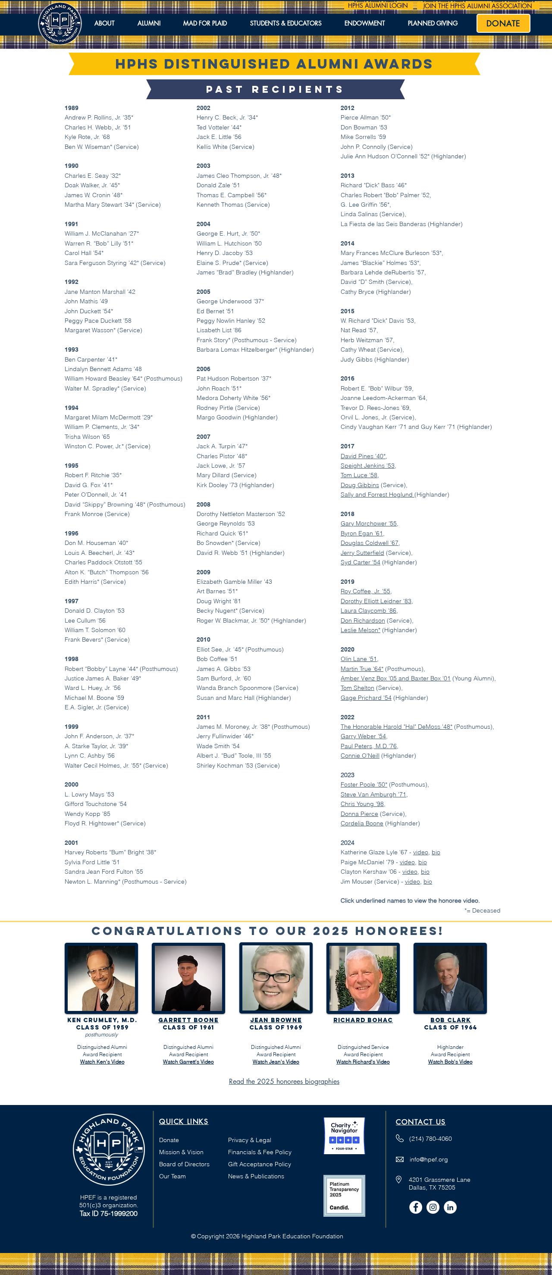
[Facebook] (415, 1207)
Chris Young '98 (362, 804)
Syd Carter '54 (360, 562)
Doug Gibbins (360, 485)
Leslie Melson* (360, 630)
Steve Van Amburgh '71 (373, 794)
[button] (104, 24)
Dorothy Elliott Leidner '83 (376, 601)
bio (436, 852)
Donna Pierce (359, 814)
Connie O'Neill (360, 755)
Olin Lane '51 (359, 659)
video (420, 852)
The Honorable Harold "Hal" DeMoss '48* (396, 726)
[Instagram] (433, 1207)
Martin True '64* (362, 669)
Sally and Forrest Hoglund (377, 494)
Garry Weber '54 (363, 736)
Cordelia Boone (362, 823)
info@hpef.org (429, 1159)
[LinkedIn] (450, 1207)
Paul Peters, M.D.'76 (369, 746)
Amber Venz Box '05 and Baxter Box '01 (396, 678)
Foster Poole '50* (364, 784)
